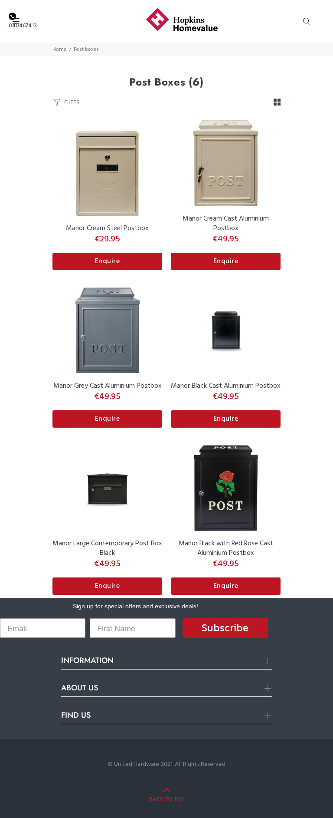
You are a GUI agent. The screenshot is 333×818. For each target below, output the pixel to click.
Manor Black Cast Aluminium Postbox (226, 386)
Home (59, 49)
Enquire (107, 261)
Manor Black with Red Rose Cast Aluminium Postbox (226, 548)
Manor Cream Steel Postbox (107, 228)
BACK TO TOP (166, 799)
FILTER (71, 102)
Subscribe (225, 627)
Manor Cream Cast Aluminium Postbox (226, 223)
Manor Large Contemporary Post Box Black (107, 548)
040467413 (23, 26)
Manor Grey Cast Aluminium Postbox (107, 386)
